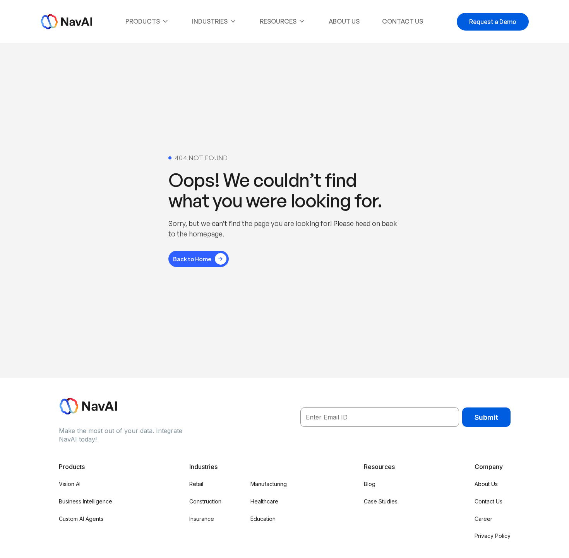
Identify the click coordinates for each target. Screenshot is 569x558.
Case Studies (381, 501)
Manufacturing (268, 484)
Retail (196, 484)
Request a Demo (492, 22)
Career (483, 518)
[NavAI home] (66, 22)
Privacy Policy (493, 535)
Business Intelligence (85, 501)
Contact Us (402, 21)
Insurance (201, 518)
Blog (369, 484)
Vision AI (70, 484)
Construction (205, 501)
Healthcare (264, 501)
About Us (344, 21)
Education (263, 518)
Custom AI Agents (81, 518)
